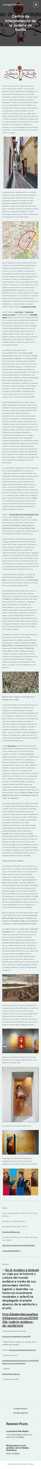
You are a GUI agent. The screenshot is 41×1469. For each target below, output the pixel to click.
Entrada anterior (20, 1408)
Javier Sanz (18, 312)
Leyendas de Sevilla (28, 307)
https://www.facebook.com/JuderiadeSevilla (18, 1245)
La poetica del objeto (17, 1431)
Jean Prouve (10, 1437)
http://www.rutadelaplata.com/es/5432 (16, 1336)
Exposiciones (27, 1435)
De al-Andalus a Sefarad (22, 1270)
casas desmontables (14, 1435)
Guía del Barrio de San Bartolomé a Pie (24, 514)
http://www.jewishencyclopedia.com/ (22, 1350)
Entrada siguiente (20, 1413)
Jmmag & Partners (13, 4)
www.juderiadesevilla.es (11, 1251)
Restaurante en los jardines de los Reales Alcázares (17, 1448)
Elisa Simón (12, 746)
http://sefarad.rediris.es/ (11, 1374)
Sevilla (8, 1454)
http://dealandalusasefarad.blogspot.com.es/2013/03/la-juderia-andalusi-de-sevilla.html (20, 1320)
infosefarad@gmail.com (11, 1232)
